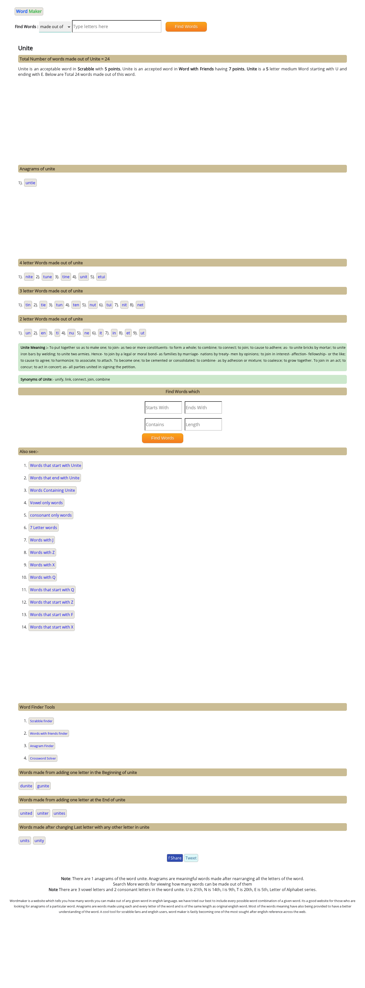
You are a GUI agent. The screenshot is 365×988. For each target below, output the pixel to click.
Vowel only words (46, 502)
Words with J (41, 540)
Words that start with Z (51, 602)
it (101, 333)
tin (28, 305)
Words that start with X (51, 627)
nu (71, 333)
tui (109, 305)
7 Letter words (43, 527)
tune (47, 276)
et (128, 333)
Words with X (42, 565)
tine (66, 276)
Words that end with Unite (54, 478)
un (28, 333)
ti (57, 333)
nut (93, 305)
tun (59, 305)
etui (101, 276)
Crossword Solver (43, 758)
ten (76, 305)
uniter (43, 813)
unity (39, 840)
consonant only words (51, 515)
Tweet (191, 858)
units (25, 840)
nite (29, 276)
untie (30, 182)
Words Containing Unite (52, 490)
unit (83, 276)
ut (143, 333)
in (114, 333)
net (140, 305)
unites (59, 813)
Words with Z (42, 552)
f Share (175, 858)
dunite (26, 786)
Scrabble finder (41, 721)
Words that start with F (51, 614)
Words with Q (42, 577)
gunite (43, 786)
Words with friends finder (49, 733)
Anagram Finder (42, 746)
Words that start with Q (52, 589)
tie (43, 305)
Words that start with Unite (55, 465)
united (26, 813)
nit (124, 305)
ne (86, 333)
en (43, 333)
